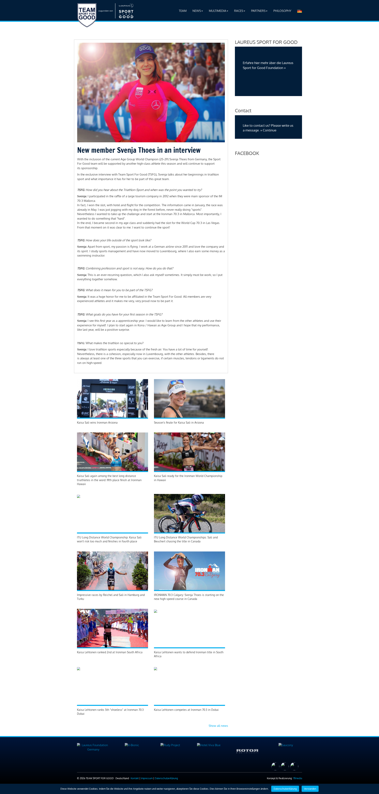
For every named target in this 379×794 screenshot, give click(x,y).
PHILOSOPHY (282, 11)
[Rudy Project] (170, 745)
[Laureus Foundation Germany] (93, 747)
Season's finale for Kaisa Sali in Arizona (179, 422)
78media (297, 778)
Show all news (218, 726)
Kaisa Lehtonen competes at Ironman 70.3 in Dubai (186, 709)
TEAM (183, 11)
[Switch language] (299, 11)
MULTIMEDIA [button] (217, 11)
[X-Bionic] (132, 745)
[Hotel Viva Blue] (208, 745)
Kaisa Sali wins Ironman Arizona (97, 422)
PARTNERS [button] (258, 11)
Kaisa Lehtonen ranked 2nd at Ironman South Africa (110, 652)
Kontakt (135, 778)
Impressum (147, 778)
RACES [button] (238, 11)
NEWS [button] (196, 11)
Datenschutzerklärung (166, 778)
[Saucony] (286, 745)
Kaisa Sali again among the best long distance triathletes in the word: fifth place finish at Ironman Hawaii (109, 480)
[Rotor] (247, 750)
